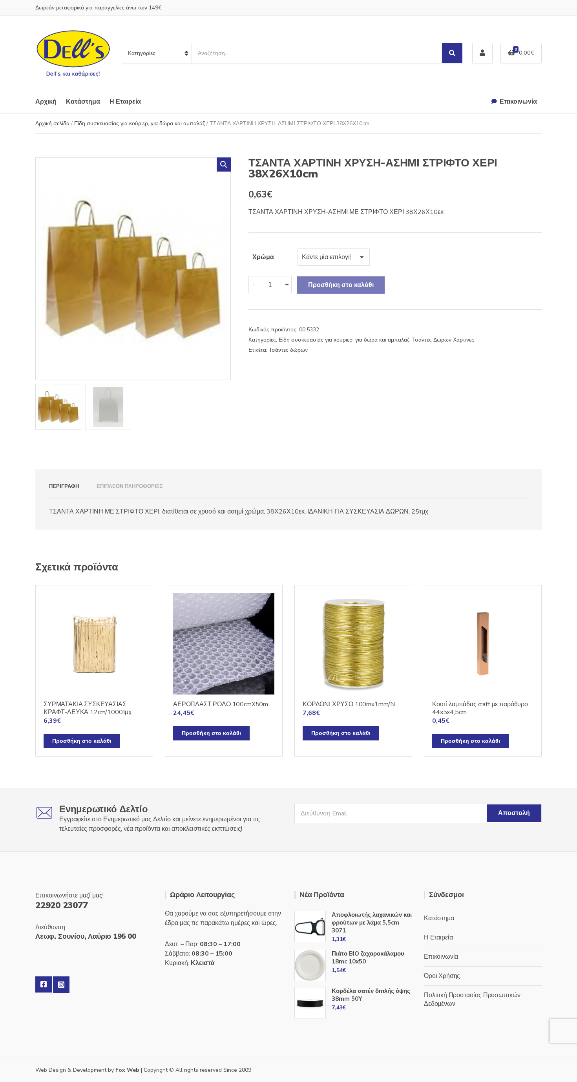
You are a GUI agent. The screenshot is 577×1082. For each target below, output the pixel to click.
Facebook (43, 984)
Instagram (61, 984)
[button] (224, 164)
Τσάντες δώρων (288, 350)
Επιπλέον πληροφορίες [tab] (130, 486)
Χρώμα (263, 257)
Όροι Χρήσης (442, 976)
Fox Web (127, 1070)
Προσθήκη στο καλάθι (341, 285)
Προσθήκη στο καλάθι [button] (81, 741)
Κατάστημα (83, 101)
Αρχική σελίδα (52, 123)
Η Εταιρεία (125, 101)
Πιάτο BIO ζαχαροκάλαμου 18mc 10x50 (368, 957)
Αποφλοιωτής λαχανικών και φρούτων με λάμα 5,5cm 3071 (372, 922)
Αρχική (46, 101)
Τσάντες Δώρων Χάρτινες (443, 340)
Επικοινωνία (518, 101)
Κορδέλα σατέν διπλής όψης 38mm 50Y (371, 995)
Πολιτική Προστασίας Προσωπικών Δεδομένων (472, 999)
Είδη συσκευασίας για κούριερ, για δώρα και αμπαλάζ (139, 123)
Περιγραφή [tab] (64, 486)
